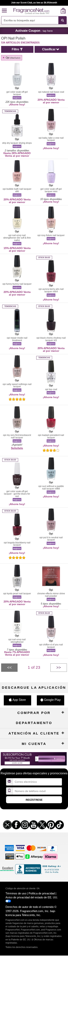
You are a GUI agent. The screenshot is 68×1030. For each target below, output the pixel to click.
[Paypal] (52, 848)
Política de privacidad (42, 893)
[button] (4, 11)
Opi (12, 57)
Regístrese (34, 799)
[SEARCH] (62, 20)
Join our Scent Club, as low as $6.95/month (34, 2)
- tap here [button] (34, 30)
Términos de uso (15, 893)
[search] (57, 11)
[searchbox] (29, 20)
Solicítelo (17, 448)
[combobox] (34, 20)
